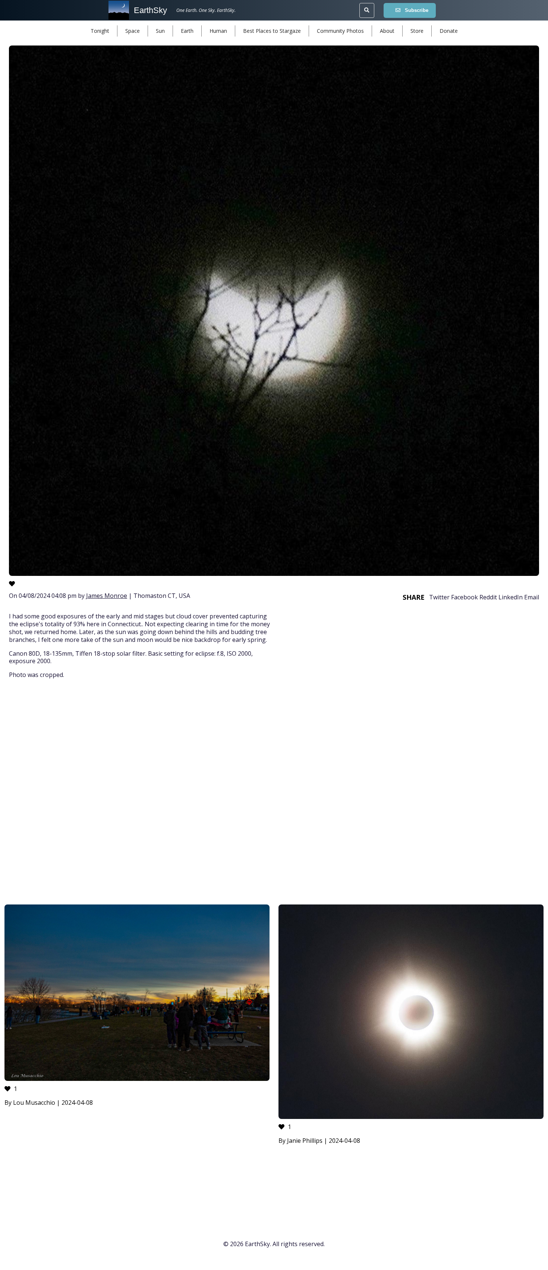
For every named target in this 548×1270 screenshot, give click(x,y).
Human (218, 30)
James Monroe (106, 596)
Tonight (100, 30)
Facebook (464, 597)
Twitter (439, 597)
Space (132, 30)
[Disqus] (274, 793)
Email (531, 597)
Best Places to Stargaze (272, 30)
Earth (187, 30)
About (387, 30)
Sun (160, 30)
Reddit (488, 597)
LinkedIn (510, 597)
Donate (449, 30)
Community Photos (340, 30)
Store (416, 30)
